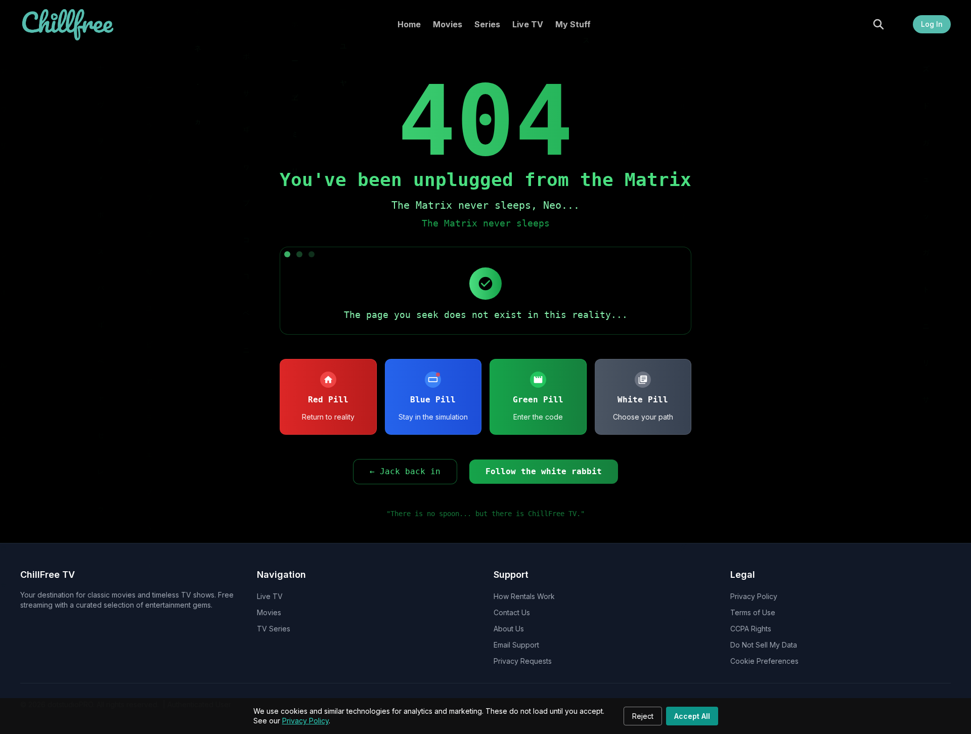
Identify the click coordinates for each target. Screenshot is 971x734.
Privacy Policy (305, 720)
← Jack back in (405, 471)
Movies (447, 24)
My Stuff (573, 24)
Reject (642, 716)
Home (409, 24)
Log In (932, 24)
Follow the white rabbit (544, 471)
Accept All (692, 716)
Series (487, 24)
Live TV (527, 24)
